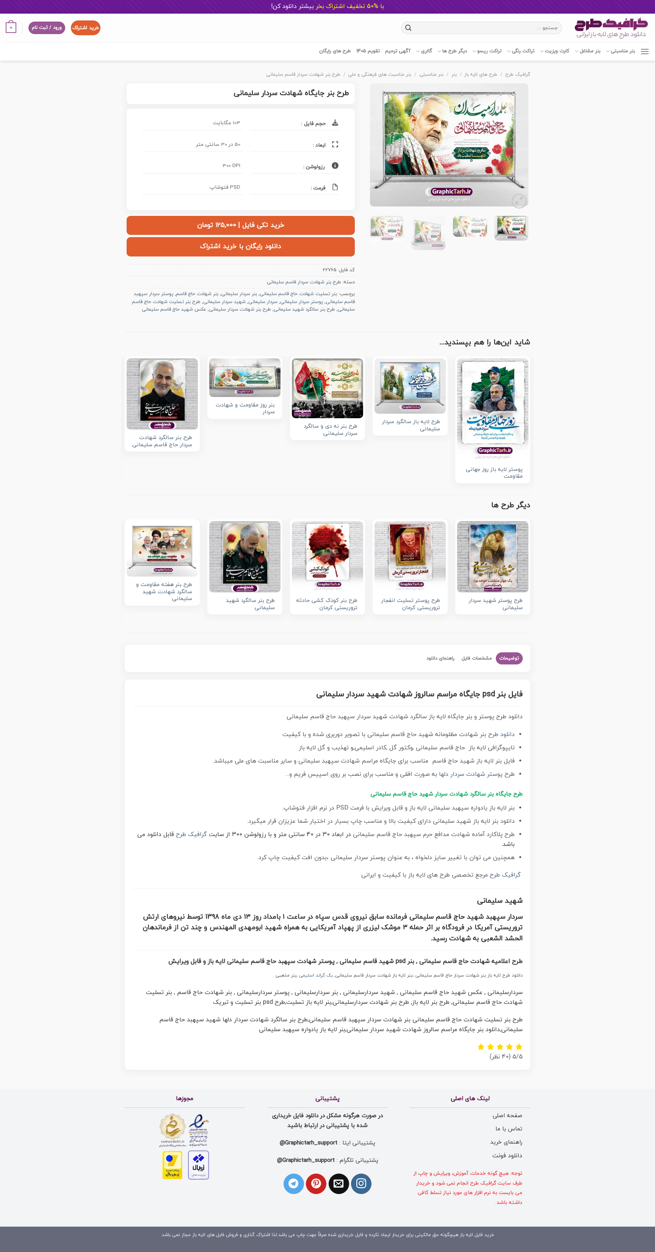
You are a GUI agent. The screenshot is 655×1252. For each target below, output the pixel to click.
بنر (454, 74)
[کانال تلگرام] (294, 1184)
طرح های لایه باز (480, 74)
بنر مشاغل (590, 51)
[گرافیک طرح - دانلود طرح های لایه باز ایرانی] (611, 28)
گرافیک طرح (517, 74)
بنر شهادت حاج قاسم (197, 294)
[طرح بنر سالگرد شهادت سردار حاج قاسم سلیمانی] (162, 394)
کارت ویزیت (557, 51)
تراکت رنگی (523, 51)
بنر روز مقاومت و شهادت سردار (245, 409)
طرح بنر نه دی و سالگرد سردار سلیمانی (330, 430)
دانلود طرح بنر (497, 734)
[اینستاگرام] (361, 1184)
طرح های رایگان (335, 51)
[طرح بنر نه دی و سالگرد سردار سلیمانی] (327, 388)
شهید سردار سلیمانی (224, 302)
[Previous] (515, 146)
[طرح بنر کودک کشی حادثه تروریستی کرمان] (327, 556)
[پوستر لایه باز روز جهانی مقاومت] (492, 409)
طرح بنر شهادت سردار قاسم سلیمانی (303, 74)
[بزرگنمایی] (519, 201)
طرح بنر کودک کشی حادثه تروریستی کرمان (326, 604)
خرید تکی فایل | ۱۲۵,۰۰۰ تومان (240, 225)
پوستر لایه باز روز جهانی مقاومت (494, 473)
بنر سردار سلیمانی (239, 294)
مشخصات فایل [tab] (477, 658)
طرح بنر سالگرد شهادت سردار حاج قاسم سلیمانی (162, 442)
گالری (426, 51)
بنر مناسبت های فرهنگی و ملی (379, 74)
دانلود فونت (507, 1156)
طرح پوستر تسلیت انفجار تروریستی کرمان (410, 604)
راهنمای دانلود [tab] (440, 658)
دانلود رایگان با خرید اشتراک (240, 246)
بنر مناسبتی (623, 51)
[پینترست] (316, 1184)
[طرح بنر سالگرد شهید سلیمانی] (244, 556)
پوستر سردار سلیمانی (301, 302)
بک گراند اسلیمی (316, 975)
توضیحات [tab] (509, 658)
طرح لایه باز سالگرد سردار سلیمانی (411, 426)
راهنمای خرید (506, 1142)
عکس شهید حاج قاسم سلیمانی (174, 309)
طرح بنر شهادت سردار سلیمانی (240, 309)
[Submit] (408, 27)
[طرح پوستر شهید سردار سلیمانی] (492, 556)
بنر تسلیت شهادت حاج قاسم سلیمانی (298, 294)
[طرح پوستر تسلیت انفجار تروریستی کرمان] (410, 556)
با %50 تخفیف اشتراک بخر (327, 6)
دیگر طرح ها (454, 51)
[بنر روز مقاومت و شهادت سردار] (244, 377)
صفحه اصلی (507, 1115)
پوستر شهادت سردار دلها (471, 774)
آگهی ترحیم (398, 51)
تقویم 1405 (368, 51)
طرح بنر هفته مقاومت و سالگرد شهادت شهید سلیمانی (164, 592)
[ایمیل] (339, 1184)
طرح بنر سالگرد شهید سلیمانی (304, 309)
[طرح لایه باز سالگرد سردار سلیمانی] (410, 386)
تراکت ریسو (489, 51)
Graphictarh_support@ (308, 1143)
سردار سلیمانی (262, 302)
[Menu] (644, 51)
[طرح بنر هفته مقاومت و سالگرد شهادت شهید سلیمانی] (162, 549)
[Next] (377, 146)
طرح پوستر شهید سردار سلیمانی (496, 604)
